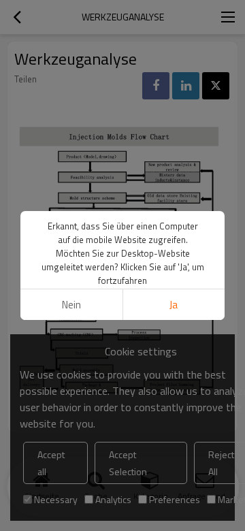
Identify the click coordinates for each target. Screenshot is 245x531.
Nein (71, 304)
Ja (173, 304)
